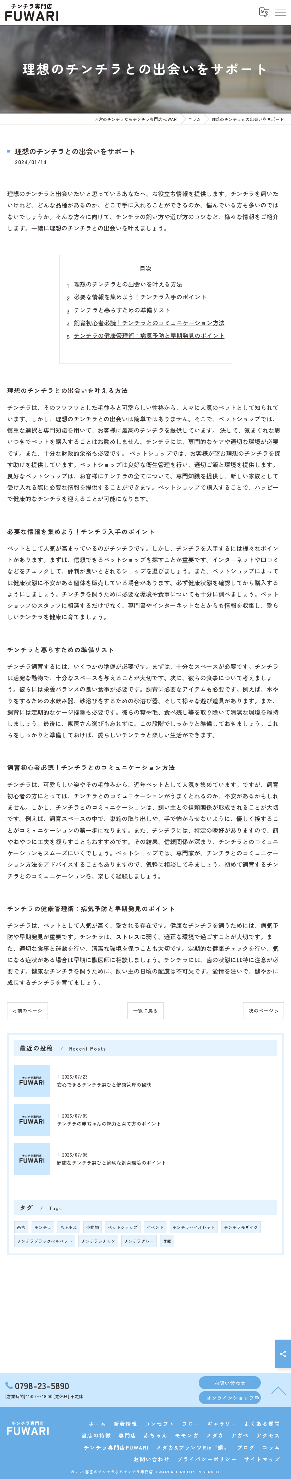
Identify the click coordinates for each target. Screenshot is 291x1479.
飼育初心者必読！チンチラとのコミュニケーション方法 (149, 322)
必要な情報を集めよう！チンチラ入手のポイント (140, 296)
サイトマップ (262, 1459)
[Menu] (280, 12)
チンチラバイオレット (193, 1227)
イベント (155, 1227)
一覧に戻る (145, 1010)
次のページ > (263, 1010)
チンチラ (42, 1227)
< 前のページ (27, 1010)
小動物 (92, 1227)
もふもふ (68, 1227)
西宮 (21, 1227)
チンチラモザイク (241, 1227)
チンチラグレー (139, 1241)
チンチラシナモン (98, 1241)
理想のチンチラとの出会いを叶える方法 (128, 283)
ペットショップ (123, 1227)
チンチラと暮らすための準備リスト (122, 309)
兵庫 (167, 1241)
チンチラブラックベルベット (44, 1241)
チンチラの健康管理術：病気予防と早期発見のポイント (149, 335)
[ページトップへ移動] (278, 1390)
